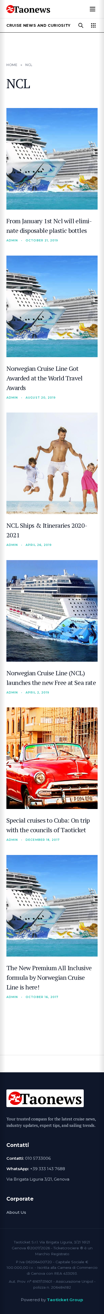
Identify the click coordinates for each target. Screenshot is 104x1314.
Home (11, 65)
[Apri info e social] (93, 25)
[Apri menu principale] (92, 9)
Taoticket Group (65, 1299)
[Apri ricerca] (81, 25)
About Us (16, 1212)
